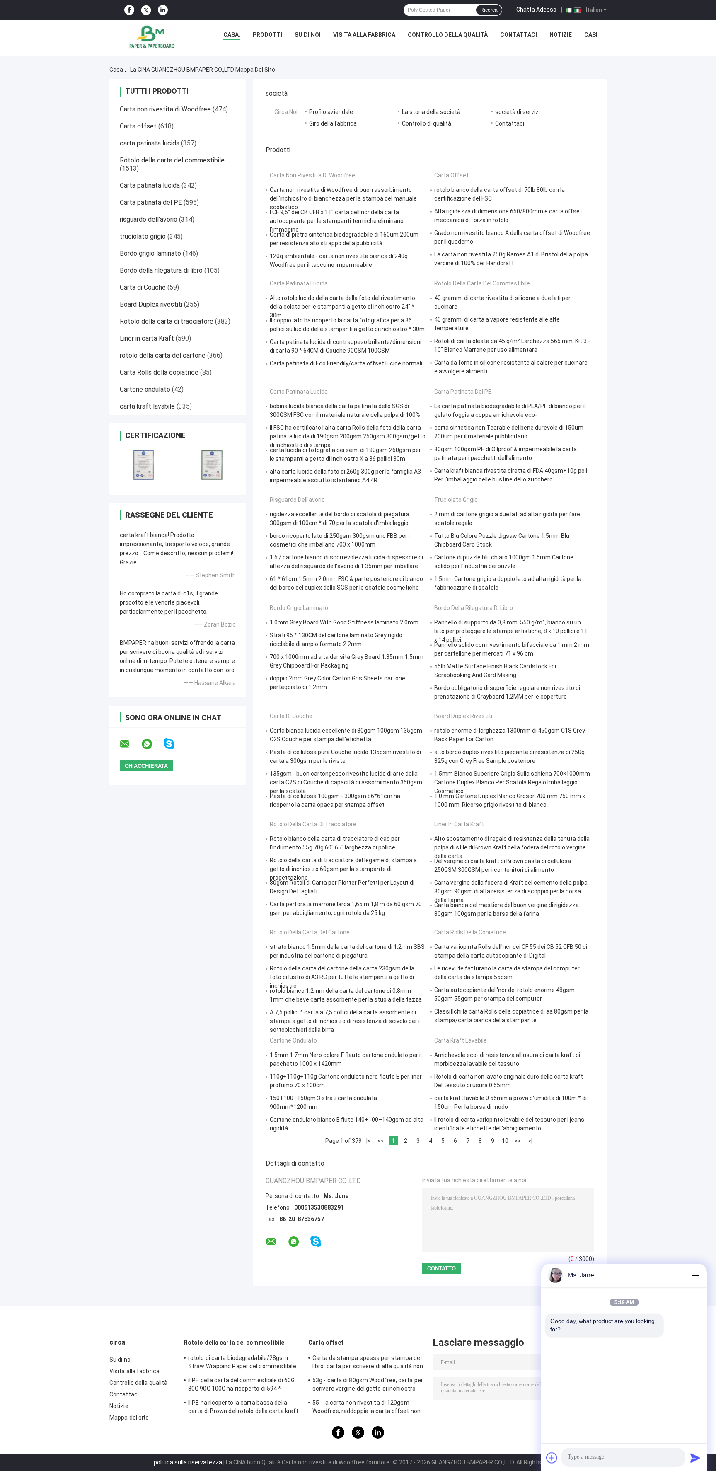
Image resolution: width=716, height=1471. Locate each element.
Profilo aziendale (331, 112)
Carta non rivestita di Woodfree (165, 109)
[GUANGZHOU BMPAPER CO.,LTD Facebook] (129, 10)
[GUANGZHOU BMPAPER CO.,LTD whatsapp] (152, 744)
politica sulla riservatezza (188, 1462)
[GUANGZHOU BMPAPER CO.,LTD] (151, 36)
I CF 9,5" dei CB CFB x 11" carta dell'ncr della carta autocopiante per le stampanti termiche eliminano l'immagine (337, 221)
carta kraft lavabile (147, 406)
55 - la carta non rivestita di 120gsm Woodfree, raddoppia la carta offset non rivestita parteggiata (366, 1408)
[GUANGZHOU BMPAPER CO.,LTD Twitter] (146, 10)
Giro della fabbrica (333, 123)
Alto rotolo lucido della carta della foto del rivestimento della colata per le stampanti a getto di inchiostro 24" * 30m (342, 307)
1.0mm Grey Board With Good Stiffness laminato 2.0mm (344, 622)
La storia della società (431, 112)
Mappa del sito (129, 1417)
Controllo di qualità (426, 123)
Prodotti (267, 34)
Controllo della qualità (448, 34)
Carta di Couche (143, 287)
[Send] (695, 1458)
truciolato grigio (143, 236)
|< (368, 1140)
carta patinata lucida (149, 143)
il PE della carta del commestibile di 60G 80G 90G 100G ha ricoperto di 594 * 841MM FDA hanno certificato (241, 1385)
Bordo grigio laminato (150, 253)
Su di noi (308, 34)
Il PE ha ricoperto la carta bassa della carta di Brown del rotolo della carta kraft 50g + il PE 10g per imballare (243, 1408)
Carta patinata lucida (150, 185)
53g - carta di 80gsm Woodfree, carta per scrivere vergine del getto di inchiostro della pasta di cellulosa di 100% (367, 1385)
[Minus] (695, 1275)
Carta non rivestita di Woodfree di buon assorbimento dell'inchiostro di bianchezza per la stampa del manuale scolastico (343, 198)
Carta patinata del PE (151, 202)
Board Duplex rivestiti (151, 304)
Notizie (560, 34)
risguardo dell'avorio (148, 219)
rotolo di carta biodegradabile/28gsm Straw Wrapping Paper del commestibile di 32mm (242, 1363)
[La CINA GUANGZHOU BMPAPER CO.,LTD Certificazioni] (143, 465)
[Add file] (552, 1458)
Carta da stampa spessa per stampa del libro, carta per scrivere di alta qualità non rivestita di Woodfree (367, 1363)
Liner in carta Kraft (147, 338)
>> (517, 1140)
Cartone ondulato (145, 389)
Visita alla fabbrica (364, 34)
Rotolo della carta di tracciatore (166, 321)
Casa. (231, 34)
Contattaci (518, 34)
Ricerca (489, 10)
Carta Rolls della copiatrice (159, 372)
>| (530, 1140)
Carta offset (138, 126)
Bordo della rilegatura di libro (161, 270)
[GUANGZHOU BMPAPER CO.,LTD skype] (174, 744)
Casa (116, 69)
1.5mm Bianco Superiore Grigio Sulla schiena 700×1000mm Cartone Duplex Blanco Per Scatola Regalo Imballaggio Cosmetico (512, 782)
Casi (590, 34)
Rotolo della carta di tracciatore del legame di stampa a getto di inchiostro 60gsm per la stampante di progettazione (343, 869)
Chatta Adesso (536, 9)
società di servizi (517, 112)
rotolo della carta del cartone (163, 355)
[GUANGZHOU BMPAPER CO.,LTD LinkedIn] (162, 10)
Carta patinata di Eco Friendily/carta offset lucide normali (346, 363)
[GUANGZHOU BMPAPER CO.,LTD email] (130, 744)
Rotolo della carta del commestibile (172, 160)
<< (380, 1140)
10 (505, 1140)
